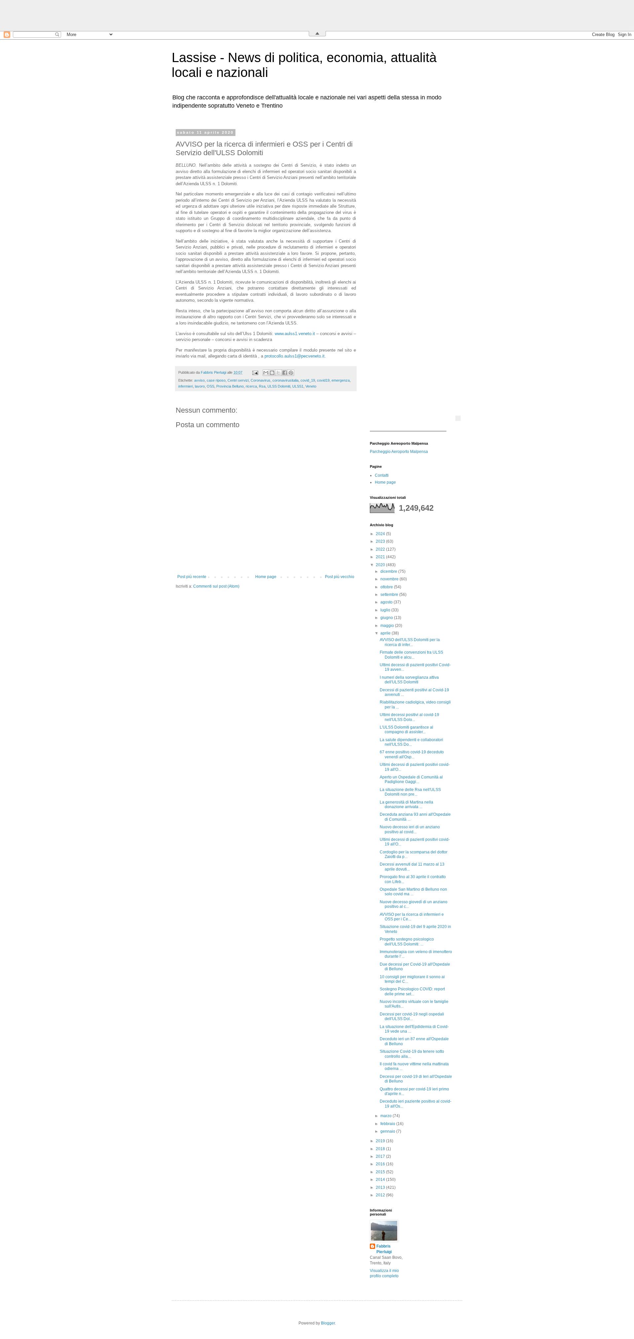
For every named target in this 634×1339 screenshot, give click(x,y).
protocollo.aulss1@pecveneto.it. (295, 356)
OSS (210, 386)
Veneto (310, 386)
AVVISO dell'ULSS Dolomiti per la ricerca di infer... (410, 642)
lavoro (200, 386)
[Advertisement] (411, 229)
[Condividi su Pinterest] (291, 372)
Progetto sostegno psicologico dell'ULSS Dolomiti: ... (407, 941)
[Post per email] (255, 372)
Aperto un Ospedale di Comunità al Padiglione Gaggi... (411, 779)
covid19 (323, 380)
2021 (381, 557)
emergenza (341, 380)
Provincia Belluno (230, 386)
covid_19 (307, 380)
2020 (381, 565)
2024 (381, 534)
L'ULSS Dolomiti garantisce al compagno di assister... (406, 729)
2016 (381, 1164)
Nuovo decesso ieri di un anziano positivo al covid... (410, 829)
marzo (386, 1116)
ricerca (251, 386)
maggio (387, 625)
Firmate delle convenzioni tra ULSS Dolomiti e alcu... (411, 654)
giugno (387, 617)
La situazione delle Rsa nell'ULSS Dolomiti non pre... (410, 792)
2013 (381, 1187)
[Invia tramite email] (266, 372)
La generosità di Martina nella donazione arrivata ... (406, 804)
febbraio (388, 1123)
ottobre (387, 587)
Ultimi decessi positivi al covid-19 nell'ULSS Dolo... (409, 717)
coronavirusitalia (285, 380)
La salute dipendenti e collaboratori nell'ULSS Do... (411, 742)
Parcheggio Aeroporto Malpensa (399, 451)
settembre (389, 594)
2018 (381, 1149)
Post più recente (191, 576)
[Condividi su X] (278, 372)
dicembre (389, 571)
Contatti (382, 475)
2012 (381, 1195)
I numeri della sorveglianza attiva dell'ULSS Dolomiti (409, 679)
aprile (386, 633)
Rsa (262, 386)
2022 (381, 549)
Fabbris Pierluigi (384, 1249)
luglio (385, 610)
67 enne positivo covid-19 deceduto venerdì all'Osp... (412, 754)
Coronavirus (260, 380)
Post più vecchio (339, 576)
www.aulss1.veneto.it (294, 333)
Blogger (328, 1323)
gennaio (388, 1131)
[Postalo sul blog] (272, 372)
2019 (381, 1141)
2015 (381, 1172)
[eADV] (458, 418)
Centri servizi (238, 380)
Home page (265, 576)
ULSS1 (297, 386)
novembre (390, 579)
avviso (199, 380)
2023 (381, 541)
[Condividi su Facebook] (284, 372)
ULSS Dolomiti (278, 386)
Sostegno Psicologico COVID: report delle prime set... (412, 991)
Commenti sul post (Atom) (216, 586)
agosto (387, 602)
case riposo (216, 380)
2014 (381, 1179)
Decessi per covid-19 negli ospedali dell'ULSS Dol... (412, 1016)
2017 (381, 1156)
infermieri (185, 386)
